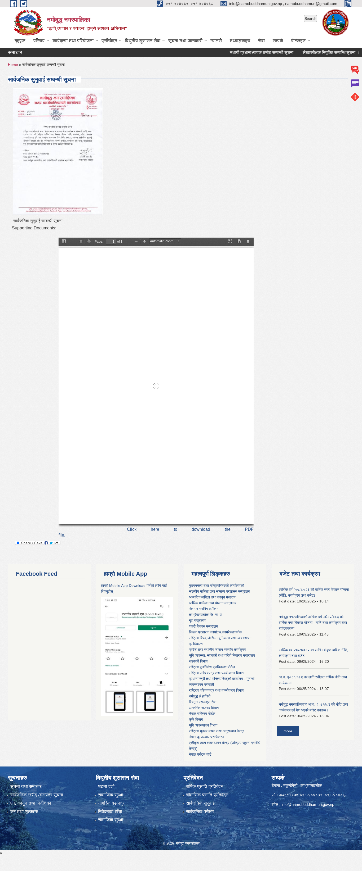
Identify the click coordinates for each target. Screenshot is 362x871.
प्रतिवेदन (109, 40)
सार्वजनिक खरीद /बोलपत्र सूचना (36, 794)
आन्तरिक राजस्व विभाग (204, 708)
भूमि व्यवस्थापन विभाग (203, 725)
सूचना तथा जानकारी (185, 40)
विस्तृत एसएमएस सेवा (202, 702)
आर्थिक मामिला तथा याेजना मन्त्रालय (212, 603)
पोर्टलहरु (298, 40)
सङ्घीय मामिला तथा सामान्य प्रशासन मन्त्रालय (219, 591)
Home (13, 64)
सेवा (261, 40)
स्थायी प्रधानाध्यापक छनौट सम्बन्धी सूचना (245, 52)
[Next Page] (89, 241)
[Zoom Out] (136, 241)
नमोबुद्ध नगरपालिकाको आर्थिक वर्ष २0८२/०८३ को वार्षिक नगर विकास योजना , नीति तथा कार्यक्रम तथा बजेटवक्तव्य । (313, 622)
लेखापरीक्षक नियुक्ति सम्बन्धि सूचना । (314, 52)
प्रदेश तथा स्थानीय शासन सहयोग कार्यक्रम (217, 649)
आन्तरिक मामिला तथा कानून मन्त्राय (212, 597)
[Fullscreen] (230, 241)
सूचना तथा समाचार (25, 786)
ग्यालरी (216, 40)
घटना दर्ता (106, 786)
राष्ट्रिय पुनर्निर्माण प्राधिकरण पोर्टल (212, 667)
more (288, 731)
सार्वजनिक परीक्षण (200, 811)
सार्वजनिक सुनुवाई (200, 803)
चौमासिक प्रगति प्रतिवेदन (207, 794)
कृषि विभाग (196, 719)
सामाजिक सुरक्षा (110, 794)
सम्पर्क (278, 40)
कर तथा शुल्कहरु (24, 811)
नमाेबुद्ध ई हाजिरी (199, 696)
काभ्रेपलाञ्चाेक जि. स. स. (206, 615)
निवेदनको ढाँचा (110, 811)
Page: (99, 241)
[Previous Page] (81, 241)
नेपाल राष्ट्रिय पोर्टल (202, 713)
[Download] (239, 241)
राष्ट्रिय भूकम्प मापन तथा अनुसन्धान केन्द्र (216, 731)
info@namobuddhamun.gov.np (307, 804)
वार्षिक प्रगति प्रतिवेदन (204, 786)
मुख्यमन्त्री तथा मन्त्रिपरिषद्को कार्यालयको (216, 585)
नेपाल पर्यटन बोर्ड (200, 754)
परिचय (39, 40)
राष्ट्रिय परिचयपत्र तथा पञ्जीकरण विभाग (216, 673)
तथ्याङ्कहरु (240, 40)
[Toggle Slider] (64, 241)
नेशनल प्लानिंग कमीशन (204, 609)
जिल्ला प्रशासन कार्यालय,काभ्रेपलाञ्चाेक (215, 632)
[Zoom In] (144, 241)
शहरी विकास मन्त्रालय (203, 626)
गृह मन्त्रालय (197, 620)
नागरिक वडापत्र (111, 803)
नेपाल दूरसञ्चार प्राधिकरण (206, 737)
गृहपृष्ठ (20, 40)
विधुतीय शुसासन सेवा (142, 40)
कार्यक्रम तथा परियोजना (73, 40)
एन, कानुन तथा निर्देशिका (30, 803)
